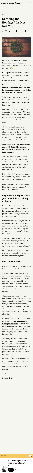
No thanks (17, 469)
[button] (29, 3)
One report (6, 73)
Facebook (20, 31)
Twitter (13, 31)
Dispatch (4, 456)
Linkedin (29, 31)
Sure (10, 470)
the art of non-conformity (11, 3)
